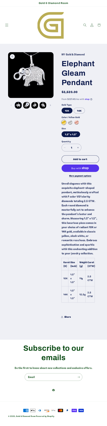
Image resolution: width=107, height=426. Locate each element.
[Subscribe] (78, 377)
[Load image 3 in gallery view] (43, 105)
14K (79, 110)
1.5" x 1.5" (71, 134)
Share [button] (67, 316)
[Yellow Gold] (64, 122)
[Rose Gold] (76, 122)
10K (67, 110)
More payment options (80, 175)
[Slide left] (11, 105)
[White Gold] (70, 122)
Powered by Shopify (45, 416)
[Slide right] (50, 105)
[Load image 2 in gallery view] (34, 105)
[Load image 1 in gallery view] (18, 105)
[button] (6, 25)
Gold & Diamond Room (26, 416)
